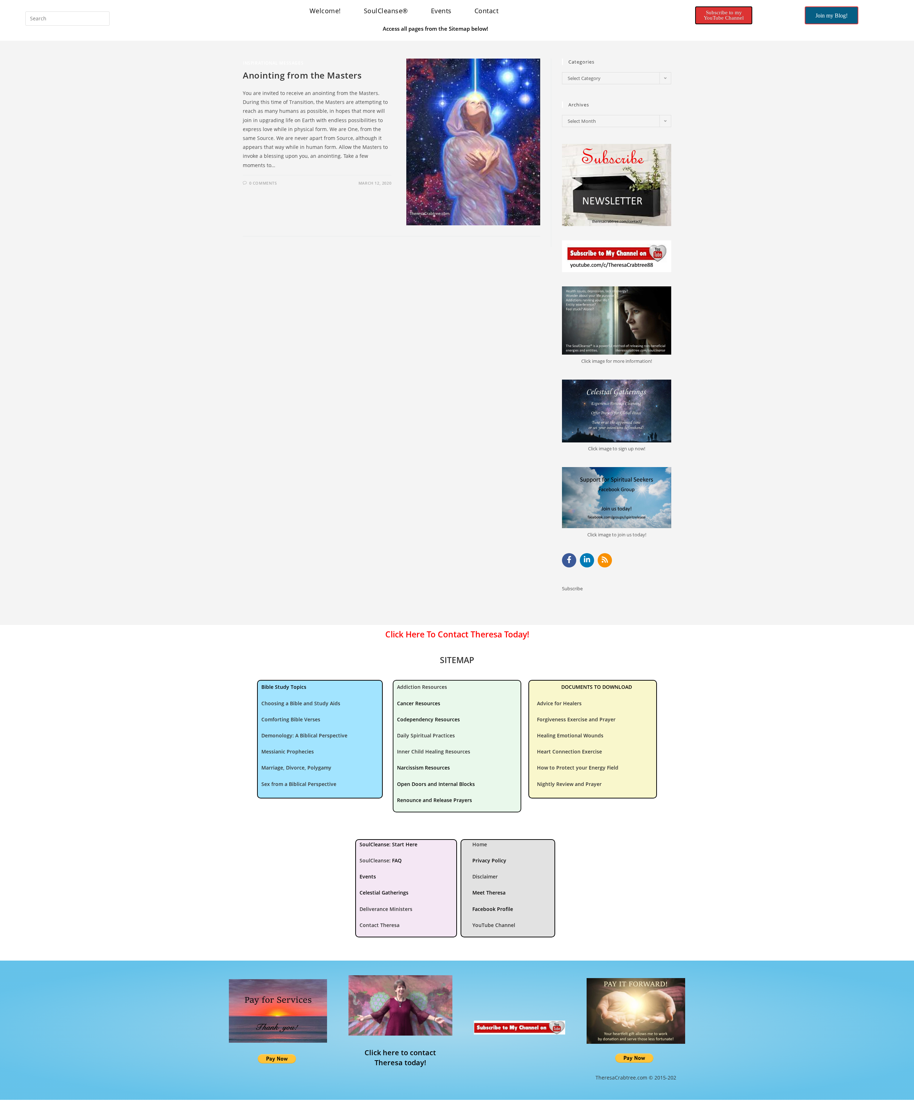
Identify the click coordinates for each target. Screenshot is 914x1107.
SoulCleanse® (386, 10)
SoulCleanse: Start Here (388, 844)
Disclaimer (485, 876)
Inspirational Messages (273, 63)
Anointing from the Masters (302, 75)
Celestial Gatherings (384, 892)
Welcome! (325, 10)
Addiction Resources (422, 686)
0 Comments (263, 183)
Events (441, 10)
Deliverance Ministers (386, 909)
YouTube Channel (493, 925)
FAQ (397, 860)
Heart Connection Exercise (569, 751)
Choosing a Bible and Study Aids (300, 703)
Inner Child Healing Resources (433, 751)
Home (479, 844)
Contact (486, 10)
